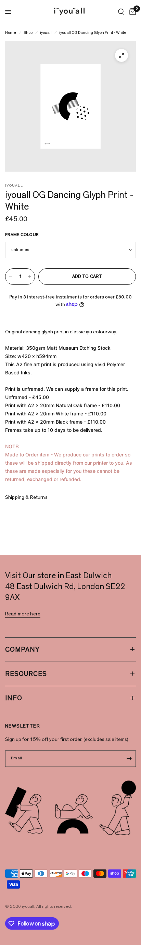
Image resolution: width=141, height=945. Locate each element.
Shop (28, 32)
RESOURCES (26, 673)
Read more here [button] (22, 613)
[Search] (121, 12)
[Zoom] (121, 55)
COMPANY (22, 649)
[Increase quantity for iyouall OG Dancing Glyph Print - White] (29, 276)
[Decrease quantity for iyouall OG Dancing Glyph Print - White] (10, 276)
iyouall (46, 32)
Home (10, 32)
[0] (131, 12)
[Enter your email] (129, 758)
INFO (13, 698)
